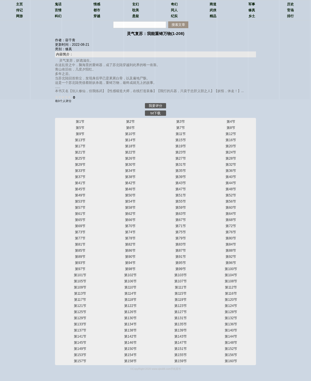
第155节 (180, 355)
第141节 (80, 336)
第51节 (180, 195)
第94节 (130, 263)
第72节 (231, 226)
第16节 (231, 140)
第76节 (231, 232)
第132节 (231, 318)
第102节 (130, 275)
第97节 (80, 269)
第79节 (180, 238)
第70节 (130, 226)
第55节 (180, 201)
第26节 (130, 158)
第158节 (130, 361)
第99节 (180, 269)
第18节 (130, 146)
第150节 (130, 349)
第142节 (130, 336)
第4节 (231, 121)
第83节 (180, 244)
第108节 (231, 281)
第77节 (80, 238)
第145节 (80, 342)
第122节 (130, 306)
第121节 (80, 306)
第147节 (180, 342)
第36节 (231, 171)
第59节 (180, 207)
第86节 (130, 250)
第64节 (231, 213)
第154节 (130, 355)
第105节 (80, 281)
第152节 (231, 349)
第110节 (130, 287)
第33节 (80, 171)
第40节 (231, 177)
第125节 (80, 312)
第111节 (181, 287)
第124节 (231, 306)
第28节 (231, 158)
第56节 (231, 201)
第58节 (130, 207)
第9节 (80, 134)
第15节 (180, 140)
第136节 (231, 324)
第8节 (231, 128)
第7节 (180, 128)
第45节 (80, 189)
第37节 (80, 177)
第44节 (231, 183)
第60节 (231, 207)
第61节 (80, 213)
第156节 (231, 355)
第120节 (231, 299)
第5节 (80, 128)
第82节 (130, 244)
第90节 (130, 256)
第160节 (231, 361)
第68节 (231, 220)
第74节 (130, 232)
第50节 (130, 195)
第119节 (181, 299)
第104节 (231, 275)
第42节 (130, 183)
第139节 (180, 330)
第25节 (80, 158)
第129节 (80, 318)
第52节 (231, 195)
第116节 (231, 293)
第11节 (181, 134)
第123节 (180, 306)
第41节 (80, 183)
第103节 (180, 275)
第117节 (80, 299)
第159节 (180, 361)
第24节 (231, 152)
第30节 (130, 164)
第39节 (180, 177)
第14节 (130, 140)
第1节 (80, 121)
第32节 (231, 164)
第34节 (130, 171)
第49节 (80, 195)
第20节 (231, 146)
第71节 (180, 226)
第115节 (181, 293)
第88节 (231, 250)
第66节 (130, 220)
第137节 (80, 330)
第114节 (130, 293)
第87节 (180, 250)
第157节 (80, 361)
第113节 (80, 293)
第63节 (180, 213)
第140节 (231, 330)
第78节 (130, 238)
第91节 (180, 256)
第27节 (180, 158)
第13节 (80, 140)
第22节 (130, 152)
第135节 (180, 324)
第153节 (80, 355)
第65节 (80, 220)
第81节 (80, 244)
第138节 (130, 330)
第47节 (180, 189)
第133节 (80, 324)
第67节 (180, 220)
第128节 (231, 312)
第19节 (180, 146)
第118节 (130, 299)
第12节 (231, 134)
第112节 (231, 287)
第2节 (130, 121)
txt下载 (155, 113)
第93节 (80, 263)
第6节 (130, 128)
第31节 (180, 164)
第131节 (180, 318)
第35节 (180, 171)
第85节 (80, 250)
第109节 (80, 287)
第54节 (130, 201)
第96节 (231, 263)
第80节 (231, 238)
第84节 (231, 244)
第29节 (80, 164)
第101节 (80, 275)
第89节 (80, 256)
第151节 (180, 349)
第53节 (80, 201)
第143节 (180, 336)
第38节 (130, 177)
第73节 (80, 232)
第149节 (80, 349)
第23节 (180, 152)
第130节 (130, 318)
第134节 (130, 324)
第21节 (80, 152)
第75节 (180, 232)
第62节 (130, 213)
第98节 (130, 269)
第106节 (130, 281)
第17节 (80, 146)
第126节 (130, 312)
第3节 (180, 121)
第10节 (130, 134)
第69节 (80, 226)
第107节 (180, 281)
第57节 (80, 207)
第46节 (130, 189)
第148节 (231, 342)
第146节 (130, 342)
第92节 (231, 256)
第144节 (231, 336)
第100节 (231, 269)
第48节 (231, 189)
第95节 (180, 263)
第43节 (180, 183)
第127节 (180, 312)
